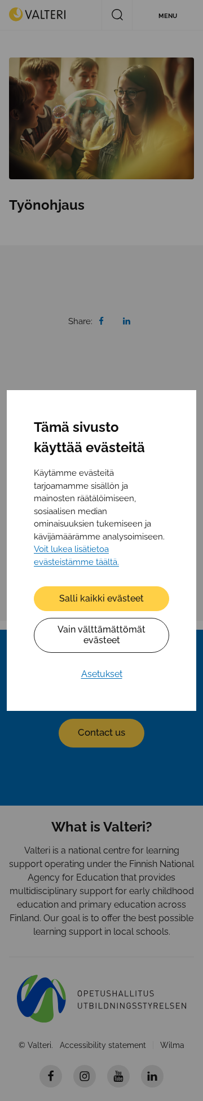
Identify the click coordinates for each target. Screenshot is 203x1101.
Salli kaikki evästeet (101, 598)
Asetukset (101, 674)
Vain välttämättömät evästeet (101, 634)
